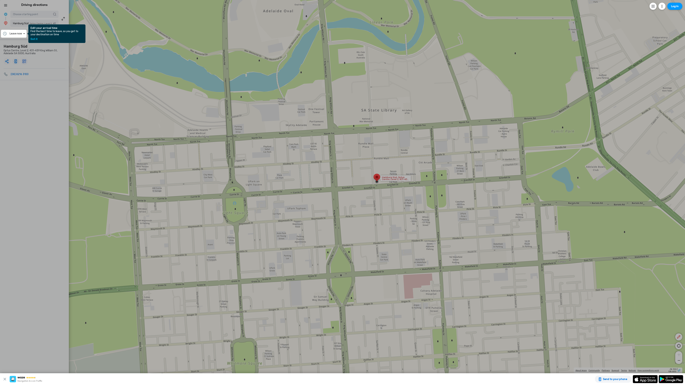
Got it (34, 39)
